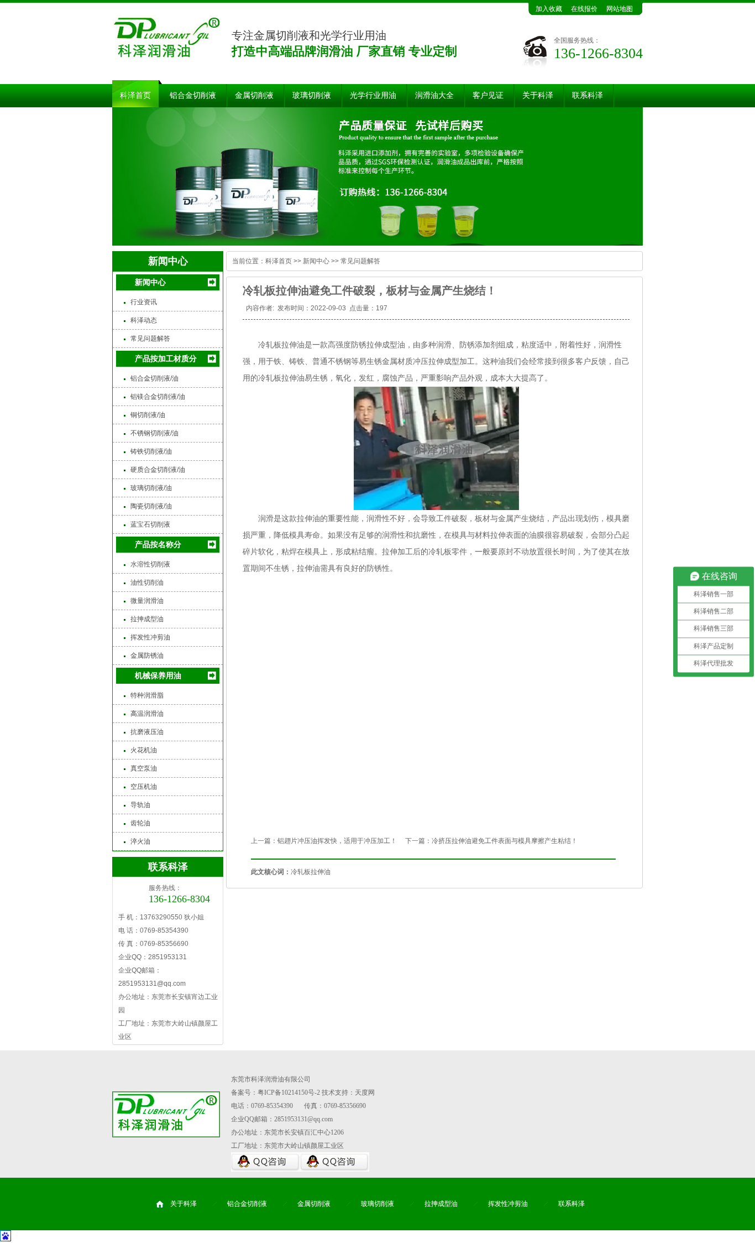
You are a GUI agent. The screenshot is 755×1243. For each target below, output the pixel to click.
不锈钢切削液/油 (154, 433)
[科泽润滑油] (165, 59)
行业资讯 (143, 302)
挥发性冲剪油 (150, 637)
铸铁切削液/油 (151, 451)
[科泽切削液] (377, 176)
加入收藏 (549, 9)
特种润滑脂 (147, 695)
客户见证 (488, 95)
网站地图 (619, 9)
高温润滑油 (147, 713)
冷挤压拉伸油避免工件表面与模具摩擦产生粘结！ (505, 841)
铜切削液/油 (147, 415)
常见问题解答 (150, 338)
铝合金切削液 (193, 95)
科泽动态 (143, 320)
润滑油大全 (434, 95)
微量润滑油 (147, 601)
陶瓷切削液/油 (151, 506)
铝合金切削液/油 (154, 378)
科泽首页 (135, 95)
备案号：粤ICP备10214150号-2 (275, 1092)
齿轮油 (140, 823)
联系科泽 (587, 95)
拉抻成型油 (147, 619)
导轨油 (140, 805)
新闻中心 (150, 282)
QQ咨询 (265, 1162)
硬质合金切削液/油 (157, 470)
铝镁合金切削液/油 (157, 397)
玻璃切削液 (311, 95)
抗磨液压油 (147, 732)
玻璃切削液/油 (151, 488)
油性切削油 (147, 582)
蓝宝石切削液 (150, 524)
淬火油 (140, 841)
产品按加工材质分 (166, 358)
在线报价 (584, 9)
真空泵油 (143, 768)
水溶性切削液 (150, 564)
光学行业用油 (373, 95)
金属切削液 (254, 95)
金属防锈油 (147, 655)
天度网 (365, 1092)
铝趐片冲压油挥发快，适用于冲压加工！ (337, 841)
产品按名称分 (158, 544)
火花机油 (143, 750)
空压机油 (143, 786)
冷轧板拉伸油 (281, 344)
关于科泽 (537, 95)
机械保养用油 (158, 675)
